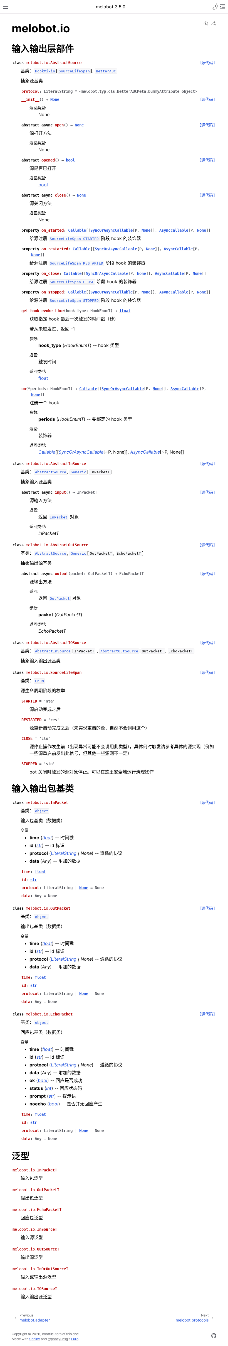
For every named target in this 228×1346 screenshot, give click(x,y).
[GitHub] (213, 1336)
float (43, 378)
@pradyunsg (58, 1339)
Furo (74, 1339)
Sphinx (34, 1339)
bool (43, 184)
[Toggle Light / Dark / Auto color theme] (215, 6)
